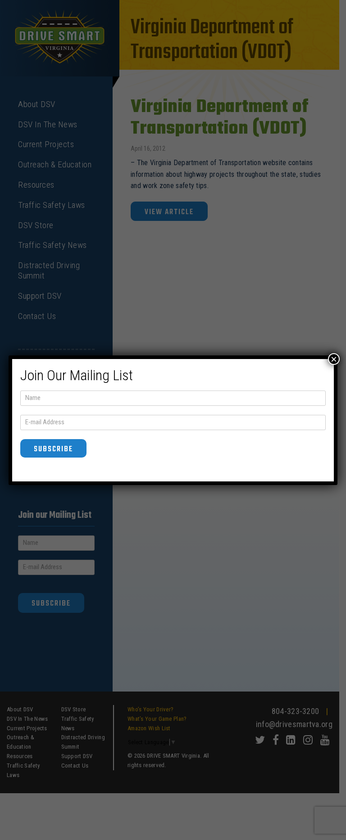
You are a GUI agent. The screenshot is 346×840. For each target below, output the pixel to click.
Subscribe (53, 449)
